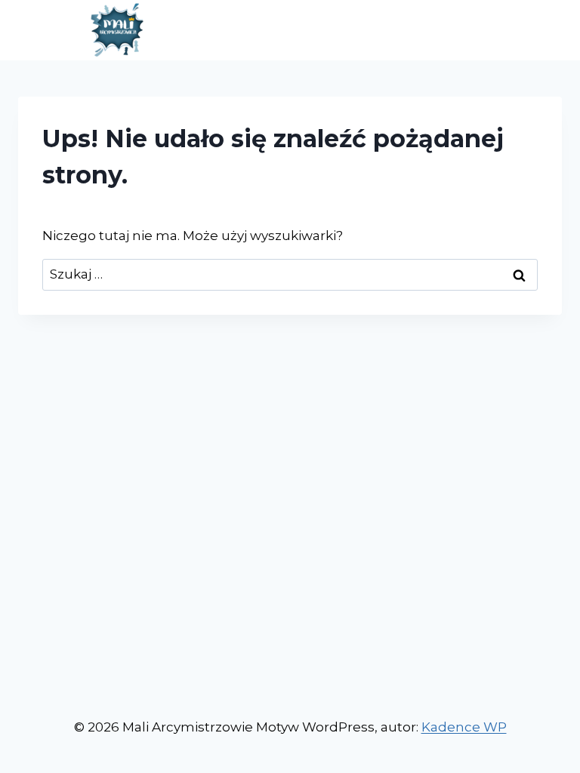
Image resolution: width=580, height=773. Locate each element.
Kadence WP (464, 727)
